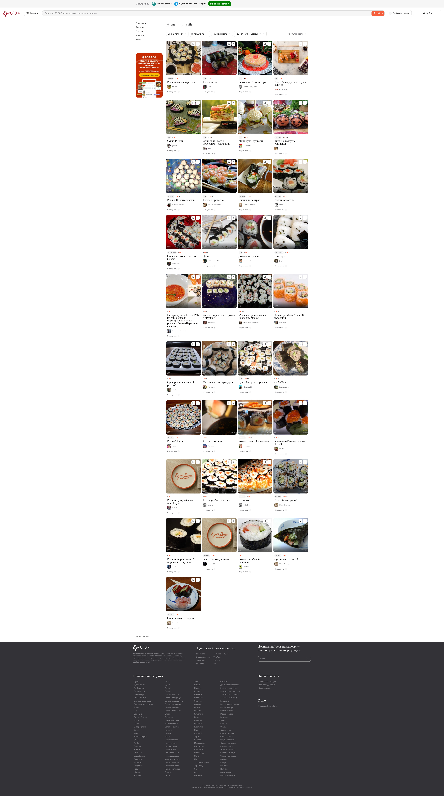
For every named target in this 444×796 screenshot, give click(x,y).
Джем (222, 720)
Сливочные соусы (228, 743)
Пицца (197, 685)
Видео (139, 39)
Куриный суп (139, 685)
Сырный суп (139, 691)
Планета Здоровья (164, 4)
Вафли (197, 717)
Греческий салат (172, 720)
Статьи (139, 31)
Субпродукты (140, 727)
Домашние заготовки (229, 685)
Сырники (198, 701)
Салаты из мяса (172, 694)
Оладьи (197, 704)
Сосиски (138, 753)
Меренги (198, 775)
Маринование (226, 714)
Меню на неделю (218, 4)
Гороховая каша (172, 765)
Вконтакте (200, 654)
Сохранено (141, 23)
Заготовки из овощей (230, 691)
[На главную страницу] (12, 13)
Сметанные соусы (228, 753)
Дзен (226, 654)
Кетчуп (223, 762)
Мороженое (199, 743)
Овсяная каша (171, 749)
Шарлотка (198, 727)
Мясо (136, 720)
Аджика (223, 759)
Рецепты (140, 27)
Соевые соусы (226, 746)
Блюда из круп (226, 707)
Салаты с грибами (173, 704)
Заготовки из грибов (229, 694)
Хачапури (198, 714)
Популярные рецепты (148, 676)
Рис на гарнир (226, 710)
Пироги (197, 688)
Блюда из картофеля (229, 704)
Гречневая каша (172, 753)
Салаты (168, 691)
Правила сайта (197, 787)
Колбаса (137, 749)
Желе (196, 756)
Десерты (198, 733)
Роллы (167, 688)
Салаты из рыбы (172, 707)
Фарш (136, 730)
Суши (167, 685)
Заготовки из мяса (228, 688)
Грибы (136, 743)
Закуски (137, 746)
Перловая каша (172, 762)
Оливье (168, 714)
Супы (136, 681)
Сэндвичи (138, 765)
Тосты (167, 681)
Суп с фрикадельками (143, 704)
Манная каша (171, 743)
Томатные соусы (227, 749)
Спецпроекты (264, 688)
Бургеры (138, 762)
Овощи (137, 740)
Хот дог (137, 769)
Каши (167, 736)
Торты (197, 736)
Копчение (224, 701)
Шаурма (137, 772)
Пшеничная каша (172, 769)
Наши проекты (268, 676)
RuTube (216, 660)
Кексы (197, 707)
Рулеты (197, 710)
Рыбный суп (139, 694)
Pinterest (200, 663)
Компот (223, 723)
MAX (215, 663)
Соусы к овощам (227, 740)
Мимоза (168, 730)
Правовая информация (236, 787)
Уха (135, 710)
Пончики (198, 720)
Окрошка (138, 714)
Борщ (136, 707)
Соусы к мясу (226, 730)
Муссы (197, 759)
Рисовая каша (171, 746)
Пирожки (198, 698)
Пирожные (199, 746)
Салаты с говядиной (174, 701)
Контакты (249, 787)
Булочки (198, 723)
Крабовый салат (172, 723)
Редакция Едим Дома (267, 706)
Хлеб (196, 681)
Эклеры (197, 769)
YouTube (217, 654)
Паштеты (138, 759)
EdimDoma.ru (154, 654)
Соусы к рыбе (226, 736)
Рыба (136, 733)
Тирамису (198, 765)
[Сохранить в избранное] (193, 44)
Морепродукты (140, 736)
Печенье (198, 694)
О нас (262, 701)
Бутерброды (139, 756)
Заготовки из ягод (228, 698)
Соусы (223, 727)
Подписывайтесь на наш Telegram (192, 4)
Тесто (167, 775)
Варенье (224, 717)
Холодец (137, 775)
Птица (136, 723)
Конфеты (198, 740)
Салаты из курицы (173, 698)
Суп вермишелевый (142, 701)
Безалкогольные (227, 775)
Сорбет (223, 681)
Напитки (224, 769)
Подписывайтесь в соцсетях (215, 648)
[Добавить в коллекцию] (198, 44)
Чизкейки (198, 749)
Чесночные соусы (228, 756)
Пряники (198, 730)
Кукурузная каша (172, 759)
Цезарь (168, 733)
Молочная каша (172, 756)
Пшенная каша (171, 740)
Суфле (197, 772)
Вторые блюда (140, 717)
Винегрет (169, 717)
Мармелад (199, 753)
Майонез (224, 765)
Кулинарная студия (267, 681)
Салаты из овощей (173, 710)
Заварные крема (201, 762)
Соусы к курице (227, 733)
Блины (197, 691)
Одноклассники (203, 657)
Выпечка (168, 772)
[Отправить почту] (307, 659)
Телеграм (200, 660)
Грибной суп (139, 688)
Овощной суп (140, 698)
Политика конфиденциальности (215, 787)
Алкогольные (226, 772)
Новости (140, 35)
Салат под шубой (172, 727)
